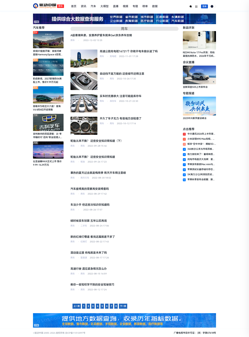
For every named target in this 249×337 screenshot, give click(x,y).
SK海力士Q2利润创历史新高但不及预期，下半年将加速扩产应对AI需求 (201, 174)
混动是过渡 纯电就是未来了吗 (88, 252)
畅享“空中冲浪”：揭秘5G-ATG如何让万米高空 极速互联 (201, 144)
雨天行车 (85, 178)
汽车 (93, 6)
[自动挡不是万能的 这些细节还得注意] (84, 81)
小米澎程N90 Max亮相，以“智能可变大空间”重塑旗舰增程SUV (201, 139)
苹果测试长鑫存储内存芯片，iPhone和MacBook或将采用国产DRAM (200, 169)
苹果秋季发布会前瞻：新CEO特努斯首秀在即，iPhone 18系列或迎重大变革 (200, 179)
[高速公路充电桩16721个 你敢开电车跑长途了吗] (84, 59)
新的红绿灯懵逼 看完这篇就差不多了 (92, 236)
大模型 (104, 6)
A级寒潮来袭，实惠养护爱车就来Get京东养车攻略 (101, 35)
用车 (72, 40)
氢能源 (84, 257)
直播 (115, 6)
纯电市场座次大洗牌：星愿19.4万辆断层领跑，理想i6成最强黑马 (201, 159)
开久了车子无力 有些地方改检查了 (121, 118)
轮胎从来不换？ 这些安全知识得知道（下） (96, 141)
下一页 (123, 306)
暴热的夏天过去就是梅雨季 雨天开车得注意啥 (98, 172)
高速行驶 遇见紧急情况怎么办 (88, 268)
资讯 (83, 6)
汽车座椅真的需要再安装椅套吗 (89, 189)
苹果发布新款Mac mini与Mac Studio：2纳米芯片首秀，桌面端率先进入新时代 (201, 164)
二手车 (84, 225)
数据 (155, 6)
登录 (204, 6)
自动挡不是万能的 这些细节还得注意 (122, 73)
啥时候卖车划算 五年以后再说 (88, 220)
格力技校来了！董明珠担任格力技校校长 (201, 154)
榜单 (145, 6)
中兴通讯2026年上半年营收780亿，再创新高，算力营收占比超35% (201, 133)
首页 (74, 6)
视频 (125, 6)
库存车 (113, 101)
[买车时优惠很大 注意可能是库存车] (84, 103)
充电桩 (113, 56)
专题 (135, 6)
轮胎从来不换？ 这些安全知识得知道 (92, 157)
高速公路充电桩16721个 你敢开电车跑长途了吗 (129, 51)
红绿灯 (84, 241)
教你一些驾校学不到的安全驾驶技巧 (92, 284)
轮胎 (83, 161)
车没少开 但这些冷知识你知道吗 (90, 204)
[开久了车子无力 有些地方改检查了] (84, 126)
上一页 (77, 306)
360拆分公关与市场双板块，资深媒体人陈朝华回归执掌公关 (201, 149)
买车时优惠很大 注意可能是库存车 (121, 96)
